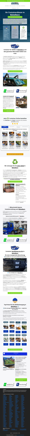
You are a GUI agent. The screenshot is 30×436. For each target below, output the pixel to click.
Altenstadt (4, 395)
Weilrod (22, 422)
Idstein (10, 421)
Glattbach (10, 399)
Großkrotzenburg (11, 405)
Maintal (16, 409)
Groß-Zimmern (11, 404)
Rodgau (22, 401)
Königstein (16, 397)
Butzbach (4, 410)
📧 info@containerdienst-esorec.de (18, 0)
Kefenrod (10, 426)
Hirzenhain (10, 417)
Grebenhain (10, 402)
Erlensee (4, 417)
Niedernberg (16, 422)
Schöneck (22, 409)
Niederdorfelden (17, 421)
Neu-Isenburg (17, 417)
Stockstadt (22, 414)
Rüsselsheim (22, 404)
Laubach (16, 402)
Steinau (22, 412)
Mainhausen (16, 408)
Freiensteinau (5, 424)
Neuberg (16, 418)
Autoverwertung (5, 430)
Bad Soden (4, 401)
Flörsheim (4, 421)
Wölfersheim (22, 426)
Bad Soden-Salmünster (6, 402)
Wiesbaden (22, 424)
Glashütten (10, 398)
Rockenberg (22, 399)
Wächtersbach (23, 417)
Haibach (10, 408)
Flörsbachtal (4, 420)
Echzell (4, 414)
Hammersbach (11, 410)
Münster (16, 414)
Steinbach (22, 413)
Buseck (4, 408)
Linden (16, 406)
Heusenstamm (11, 416)
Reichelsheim (23, 397)
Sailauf (22, 405)
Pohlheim (22, 395)
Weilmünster (22, 421)
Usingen (22, 416)
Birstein (4, 405)
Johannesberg (11, 422)
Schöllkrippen (23, 408)
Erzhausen (4, 418)
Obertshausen (17, 424)
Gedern (10, 395)
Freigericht (4, 425)
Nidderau (16, 420)
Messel (16, 410)
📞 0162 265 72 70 (9, 0)
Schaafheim (22, 406)
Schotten (22, 410)
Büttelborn (4, 409)
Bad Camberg (5, 398)
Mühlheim (16, 413)
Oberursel (16, 425)
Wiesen (22, 425)
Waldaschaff (22, 418)
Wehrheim (22, 420)
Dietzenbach (4, 412)
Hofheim (10, 418)
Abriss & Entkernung (5, 429)
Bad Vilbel (4, 403)
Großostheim (11, 406)
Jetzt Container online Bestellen (15, 71)
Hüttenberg (10, 420)
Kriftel (16, 398)
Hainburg (10, 409)
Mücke (16, 412)
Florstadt (4, 422)
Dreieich (4, 413)
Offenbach (16, 426)
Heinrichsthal (11, 414)
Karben (10, 424)
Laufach (16, 403)
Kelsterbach (16, 395)
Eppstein (4, 416)
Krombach (16, 399)
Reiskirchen (22, 398)
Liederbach (16, 404)
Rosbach (22, 403)
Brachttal (4, 406)
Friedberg (4, 426)
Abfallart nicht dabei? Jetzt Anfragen (15, 154)
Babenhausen (5, 397)
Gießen (10, 397)
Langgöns (16, 401)
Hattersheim (10, 412)
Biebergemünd (5, 404)
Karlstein (10, 425)
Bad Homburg (5, 399)
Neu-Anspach (17, 416)
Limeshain (16, 405)
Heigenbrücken (11, 413)
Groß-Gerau (10, 403)
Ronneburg (22, 402)
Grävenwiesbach (11, 401)
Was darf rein (6, 331)
